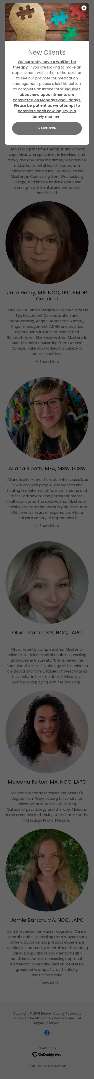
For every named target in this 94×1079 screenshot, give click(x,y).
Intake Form (47, 128)
